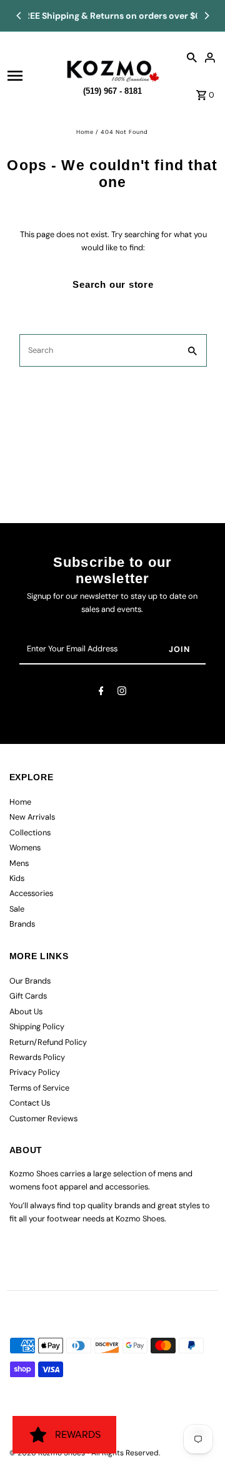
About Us (25, 1011)
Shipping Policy (36, 1026)
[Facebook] (101, 693)
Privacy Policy (34, 1072)
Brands (22, 924)
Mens (19, 863)
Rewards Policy (37, 1057)
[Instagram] (122, 693)
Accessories (31, 893)
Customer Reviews (43, 1118)
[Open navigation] (33, 75)
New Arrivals (32, 817)
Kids (16, 878)
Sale (16, 909)
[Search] (192, 57)
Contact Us (29, 1102)
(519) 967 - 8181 (112, 88)
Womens (25, 847)
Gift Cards (28, 995)
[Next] (206, 15)
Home (85, 132)
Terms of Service (39, 1087)
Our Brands (30, 980)
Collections (30, 832)
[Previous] (19, 15)
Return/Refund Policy (48, 1042)
